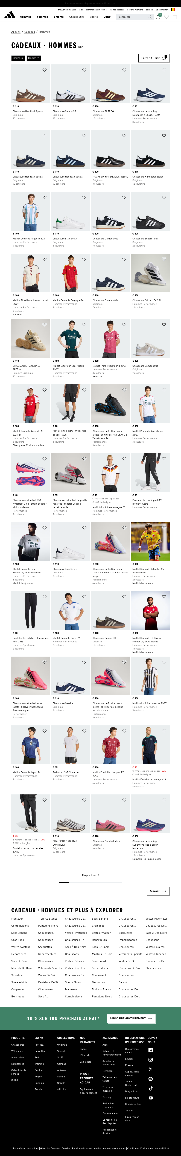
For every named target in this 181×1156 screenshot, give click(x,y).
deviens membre (135, 10)
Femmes (42, 17)
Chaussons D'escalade (72, 954)
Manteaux (17, 918)
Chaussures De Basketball (74, 976)
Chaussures (76, 17)
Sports (94, 17)
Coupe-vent (18, 989)
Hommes (25, 17)
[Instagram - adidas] (159, 1060)
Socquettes (45, 947)
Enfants (59, 17)
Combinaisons (20, 926)
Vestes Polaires (74, 961)
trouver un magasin (67, 10)
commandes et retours (96, 10)
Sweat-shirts (19, 982)
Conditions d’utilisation (140, 1148)
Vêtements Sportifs (50, 968)
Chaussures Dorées (45, 940)
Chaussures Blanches (45, 961)
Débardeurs (18, 954)
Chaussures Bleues (45, 933)
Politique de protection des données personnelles (99, 1148)
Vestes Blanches (75, 968)
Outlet (108, 17)
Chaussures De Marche (74, 940)
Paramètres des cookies (26, 1148)
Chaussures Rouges (45, 990)
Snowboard (18, 975)
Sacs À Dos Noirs (75, 947)
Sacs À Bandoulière (45, 997)
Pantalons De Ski (48, 982)
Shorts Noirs (73, 982)
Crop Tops (17, 940)
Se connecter (162, 10)
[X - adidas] (159, 1070)
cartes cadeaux (117, 10)
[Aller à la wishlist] (166, 17)
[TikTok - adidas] (159, 1089)
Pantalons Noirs (48, 926)
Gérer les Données (50, 1148)
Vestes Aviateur (20, 947)
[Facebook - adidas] (159, 1050)
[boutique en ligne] (10, 15)
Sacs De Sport (20, 961)
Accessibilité (161, 1148)
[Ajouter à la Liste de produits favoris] (44, 70)
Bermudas (17, 996)
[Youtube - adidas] (159, 1098)
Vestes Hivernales (76, 933)
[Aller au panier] (175, 17)
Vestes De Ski (46, 975)
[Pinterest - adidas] (159, 1079)
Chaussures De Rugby (74, 919)
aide (81, 10)
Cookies (66, 1148)
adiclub (149, 10)
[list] (74, 58)
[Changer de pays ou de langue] (173, 10)
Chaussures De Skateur (74, 926)
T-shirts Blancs (47, 918)
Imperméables (47, 954)
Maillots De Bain (21, 968)
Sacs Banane (19, 933)
